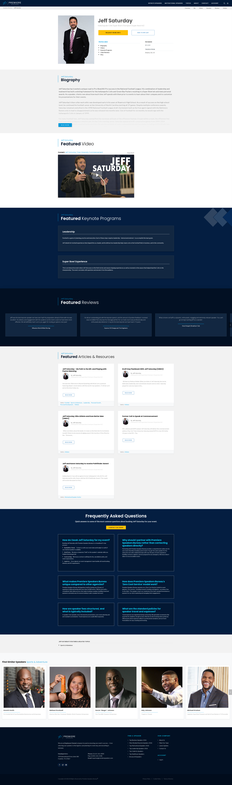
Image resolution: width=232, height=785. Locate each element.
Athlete (77, 404)
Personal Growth (96, 402)
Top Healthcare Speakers (136, 754)
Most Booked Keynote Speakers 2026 (140, 743)
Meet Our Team (164, 743)
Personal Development (66, 404)
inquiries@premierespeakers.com (102, 758)
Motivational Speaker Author (73, 497)
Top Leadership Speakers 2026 (138, 748)
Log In (161, 760)
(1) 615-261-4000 (98, 754)
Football (67, 402)
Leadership (86, 402)
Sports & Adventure (76, 402)
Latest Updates (163, 745)
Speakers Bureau (7, 8)
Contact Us (162, 748)
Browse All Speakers (135, 757)
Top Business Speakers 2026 (137, 740)
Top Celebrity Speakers (136, 751)
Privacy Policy (146, 779)
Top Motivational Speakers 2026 (139, 745)
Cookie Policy (157, 779)
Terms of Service (168, 779)
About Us (162, 740)
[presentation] (230, 325)
